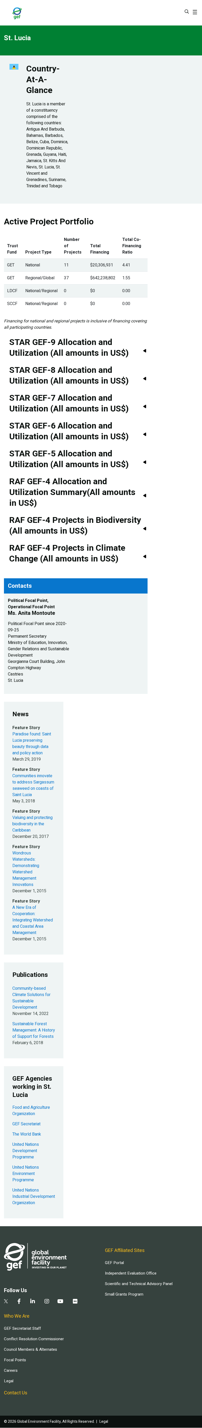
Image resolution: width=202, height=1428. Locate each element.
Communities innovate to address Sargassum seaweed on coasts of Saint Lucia (33, 785)
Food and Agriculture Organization (31, 1110)
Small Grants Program (124, 1294)
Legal (8, 1381)
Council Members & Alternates (30, 1349)
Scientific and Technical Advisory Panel (139, 1284)
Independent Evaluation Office (130, 1273)
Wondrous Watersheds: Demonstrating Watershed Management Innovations (25, 869)
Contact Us (15, 1392)
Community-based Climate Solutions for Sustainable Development (31, 998)
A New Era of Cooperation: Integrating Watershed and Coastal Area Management (32, 920)
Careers (11, 1370)
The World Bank (26, 1134)
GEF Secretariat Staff (22, 1328)
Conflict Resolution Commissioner (34, 1339)
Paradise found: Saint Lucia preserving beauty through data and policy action (31, 743)
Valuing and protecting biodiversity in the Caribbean (32, 823)
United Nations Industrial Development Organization (33, 1196)
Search (187, 11)
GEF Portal (114, 1263)
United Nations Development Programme (25, 1150)
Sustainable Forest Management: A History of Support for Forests (33, 1030)
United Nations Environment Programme (25, 1173)
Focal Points (15, 1360)
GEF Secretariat (26, 1124)
